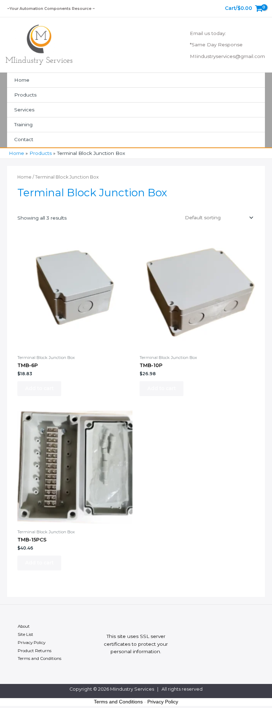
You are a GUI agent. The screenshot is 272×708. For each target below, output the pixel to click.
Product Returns (34, 650)
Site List (25, 634)
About (24, 626)
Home (21, 80)
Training (23, 124)
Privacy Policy (31, 642)
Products (25, 95)
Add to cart (39, 388)
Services (24, 109)
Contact (23, 139)
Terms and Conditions (39, 658)
